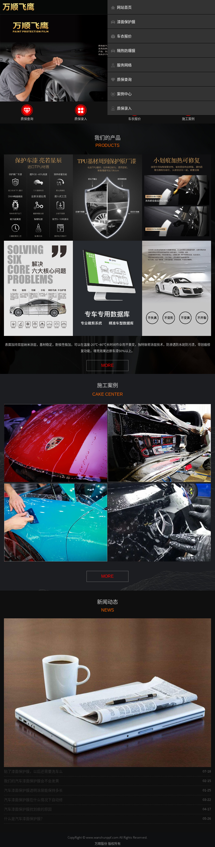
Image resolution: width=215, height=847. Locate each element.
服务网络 (124, 65)
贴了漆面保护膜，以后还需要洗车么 (33, 771)
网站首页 (124, 7)
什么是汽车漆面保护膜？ (24, 819)
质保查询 (124, 79)
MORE (107, 365)
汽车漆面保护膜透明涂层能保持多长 (33, 790)
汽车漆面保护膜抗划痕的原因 (28, 809)
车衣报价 (124, 36)
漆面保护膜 (126, 22)
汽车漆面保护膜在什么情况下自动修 (33, 800)
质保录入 (124, 108)
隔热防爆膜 (126, 51)
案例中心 (124, 94)
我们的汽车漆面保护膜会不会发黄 (31, 781)
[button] (7, 61)
